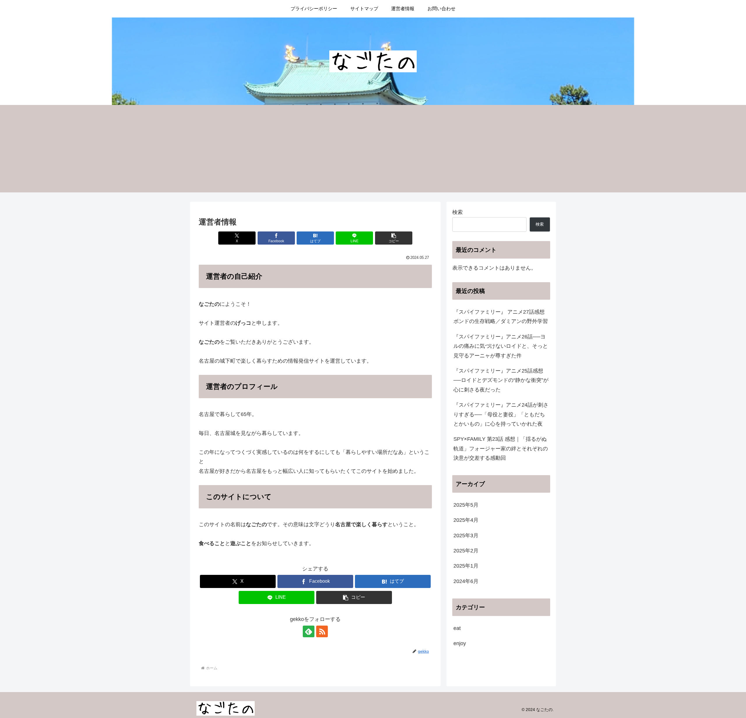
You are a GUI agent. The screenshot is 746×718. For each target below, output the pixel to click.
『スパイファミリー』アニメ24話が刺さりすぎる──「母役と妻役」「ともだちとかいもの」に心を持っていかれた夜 (500, 414)
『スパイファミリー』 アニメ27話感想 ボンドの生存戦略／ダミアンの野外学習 (500, 316)
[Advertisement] (373, 148)
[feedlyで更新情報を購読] (308, 631)
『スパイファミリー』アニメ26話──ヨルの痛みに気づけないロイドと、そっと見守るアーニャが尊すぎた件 (500, 346)
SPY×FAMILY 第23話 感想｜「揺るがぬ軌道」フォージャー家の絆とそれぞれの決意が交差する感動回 (500, 448)
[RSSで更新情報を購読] (322, 631)
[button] (393, 238)
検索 (457, 212)
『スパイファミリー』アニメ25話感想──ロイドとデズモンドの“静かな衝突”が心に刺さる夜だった (500, 380)
